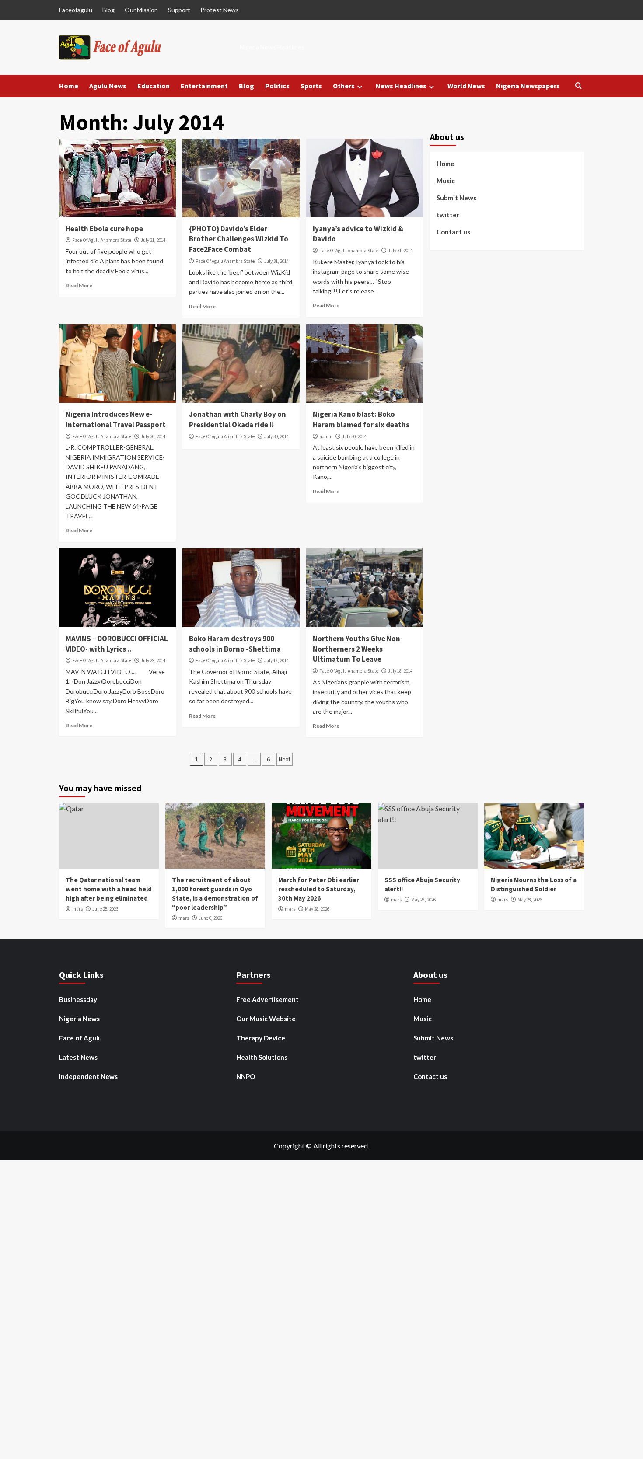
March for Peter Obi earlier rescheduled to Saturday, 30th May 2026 (318, 889)
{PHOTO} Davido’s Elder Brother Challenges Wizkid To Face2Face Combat (238, 239)
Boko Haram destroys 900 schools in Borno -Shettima (235, 644)
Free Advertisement (267, 999)
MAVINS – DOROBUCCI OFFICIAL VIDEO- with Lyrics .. (117, 644)
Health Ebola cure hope (104, 229)
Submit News (456, 198)
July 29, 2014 (153, 660)
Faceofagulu (75, 10)
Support (179, 10)
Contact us (453, 232)
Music (446, 181)
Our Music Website (266, 1019)
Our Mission (141, 10)
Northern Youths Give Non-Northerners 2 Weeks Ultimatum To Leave (358, 649)
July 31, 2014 (153, 240)
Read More (79, 285)
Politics (277, 85)
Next (284, 759)
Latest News (78, 1057)
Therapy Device (260, 1038)
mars (77, 909)
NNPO (245, 1076)
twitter (448, 215)
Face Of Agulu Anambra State (101, 240)
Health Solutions (261, 1057)
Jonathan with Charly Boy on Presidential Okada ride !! (237, 419)
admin (325, 436)
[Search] (578, 86)
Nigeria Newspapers (528, 85)
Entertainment (204, 85)
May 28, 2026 (317, 909)
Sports (311, 85)
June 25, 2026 (105, 909)
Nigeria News (79, 1019)
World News (466, 85)
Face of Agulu (80, 1038)
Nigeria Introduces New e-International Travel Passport (116, 419)
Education (153, 85)
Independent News (88, 1076)
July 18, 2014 (276, 660)
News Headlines (401, 85)
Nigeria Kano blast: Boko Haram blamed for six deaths (361, 419)
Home (68, 85)
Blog (108, 10)
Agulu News (107, 85)
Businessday (78, 999)
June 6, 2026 (210, 918)
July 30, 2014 (153, 436)
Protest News (219, 10)
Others (344, 85)
